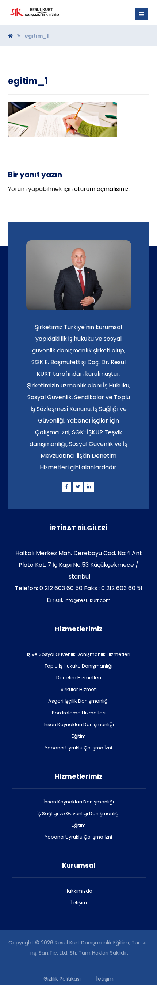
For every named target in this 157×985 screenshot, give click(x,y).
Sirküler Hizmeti (79, 689)
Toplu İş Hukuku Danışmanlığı (78, 666)
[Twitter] (78, 487)
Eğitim (79, 736)
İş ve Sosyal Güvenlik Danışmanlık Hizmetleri (78, 654)
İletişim (78, 902)
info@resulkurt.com (88, 600)
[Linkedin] (89, 487)
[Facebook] (66, 487)
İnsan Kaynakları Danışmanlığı (78, 724)
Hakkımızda (78, 890)
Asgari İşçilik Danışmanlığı (78, 701)
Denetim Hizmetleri (78, 677)
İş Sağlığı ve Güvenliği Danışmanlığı (78, 813)
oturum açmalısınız (101, 189)
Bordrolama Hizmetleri (79, 712)
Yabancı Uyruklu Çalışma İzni (78, 747)
